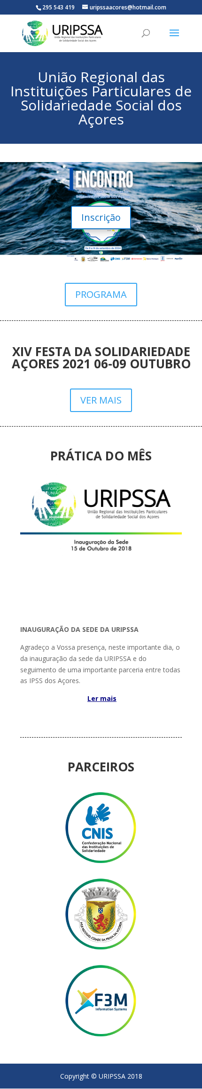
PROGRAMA (101, 294)
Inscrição (101, 217)
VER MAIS (101, 400)
